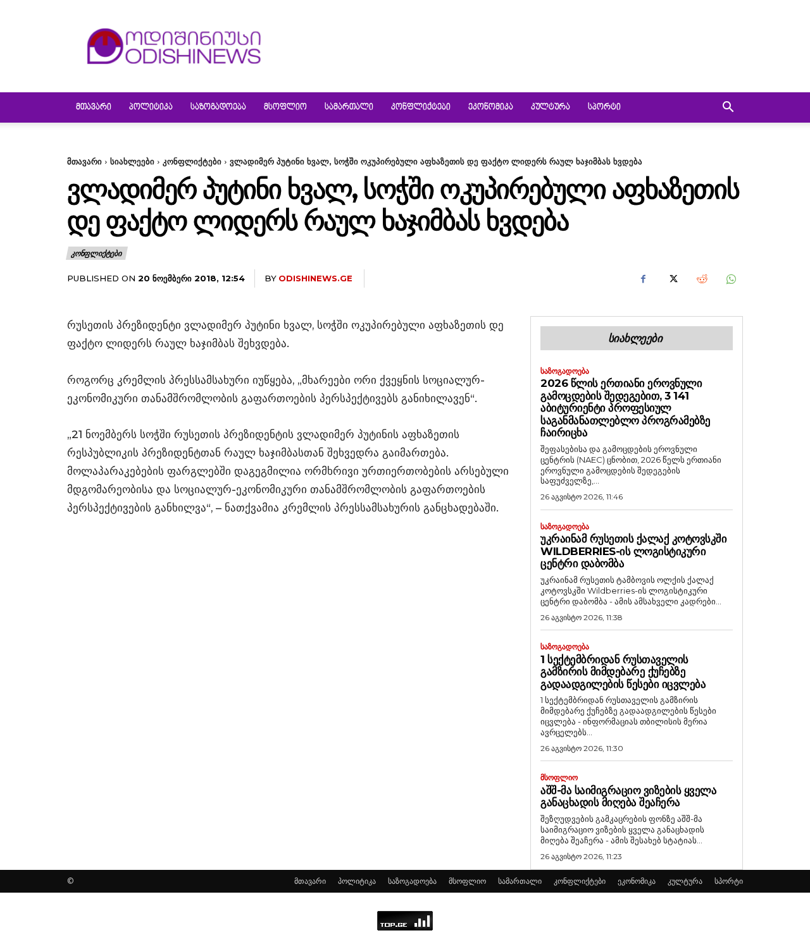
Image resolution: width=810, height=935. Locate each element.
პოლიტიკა (151, 107)
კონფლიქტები (421, 107)
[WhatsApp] (730, 278)
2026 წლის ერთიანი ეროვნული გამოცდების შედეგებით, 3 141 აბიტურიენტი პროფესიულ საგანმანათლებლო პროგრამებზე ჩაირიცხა (625, 408)
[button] (728, 108)
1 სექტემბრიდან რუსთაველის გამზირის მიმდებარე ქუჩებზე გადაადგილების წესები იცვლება (623, 671)
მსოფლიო (285, 107)
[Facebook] (643, 278)
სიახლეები (132, 161)
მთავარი (93, 107)
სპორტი (604, 107)
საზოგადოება (218, 107)
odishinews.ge (315, 278)
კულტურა (550, 107)
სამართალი (349, 107)
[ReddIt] (701, 278)
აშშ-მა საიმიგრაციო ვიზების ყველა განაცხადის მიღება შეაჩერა (628, 796)
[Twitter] (672, 278)
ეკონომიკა (490, 107)
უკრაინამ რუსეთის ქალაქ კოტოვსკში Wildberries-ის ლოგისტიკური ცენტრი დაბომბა (633, 551)
